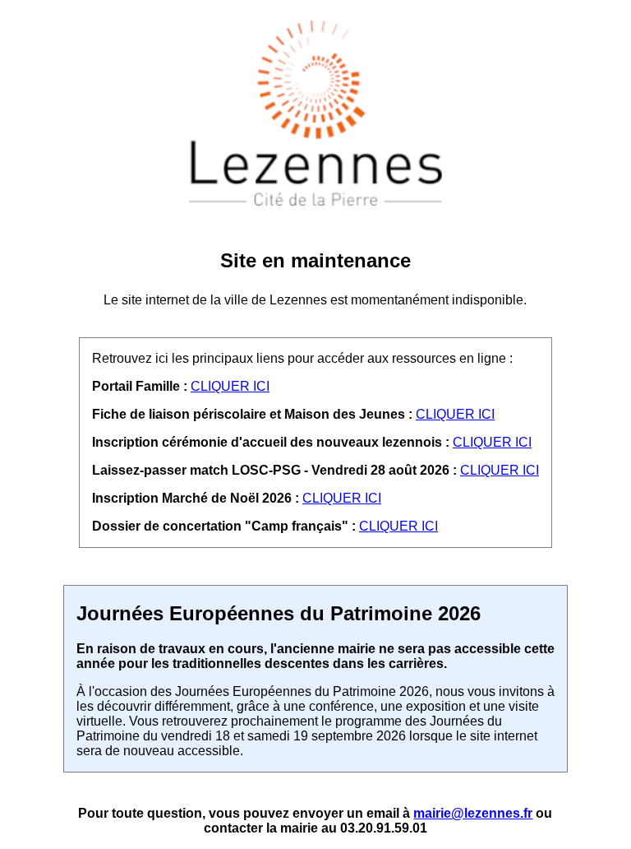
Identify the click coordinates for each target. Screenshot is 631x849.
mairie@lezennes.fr (472, 813)
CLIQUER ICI (230, 386)
